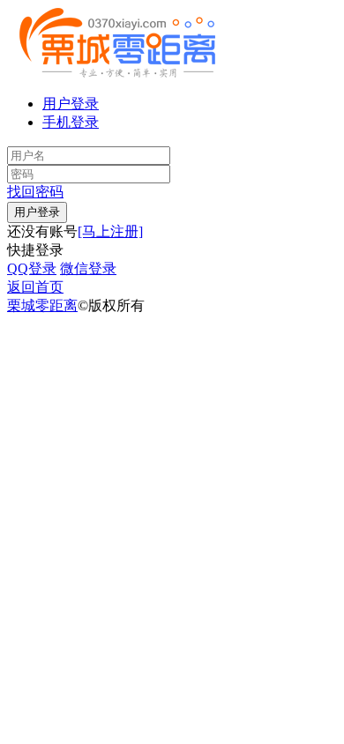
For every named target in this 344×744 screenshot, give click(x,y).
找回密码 (35, 191)
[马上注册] (110, 231)
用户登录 (70, 103)
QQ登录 (31, 268)
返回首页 (35, 286)
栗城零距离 (42, 305)
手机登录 (70, 122)
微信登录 (88, 268)
